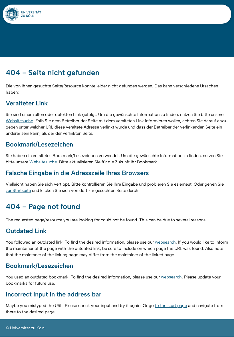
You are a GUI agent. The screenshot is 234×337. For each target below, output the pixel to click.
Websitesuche (19, 120)
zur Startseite (18, 190)
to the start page (171, 305)
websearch (165, 242)
